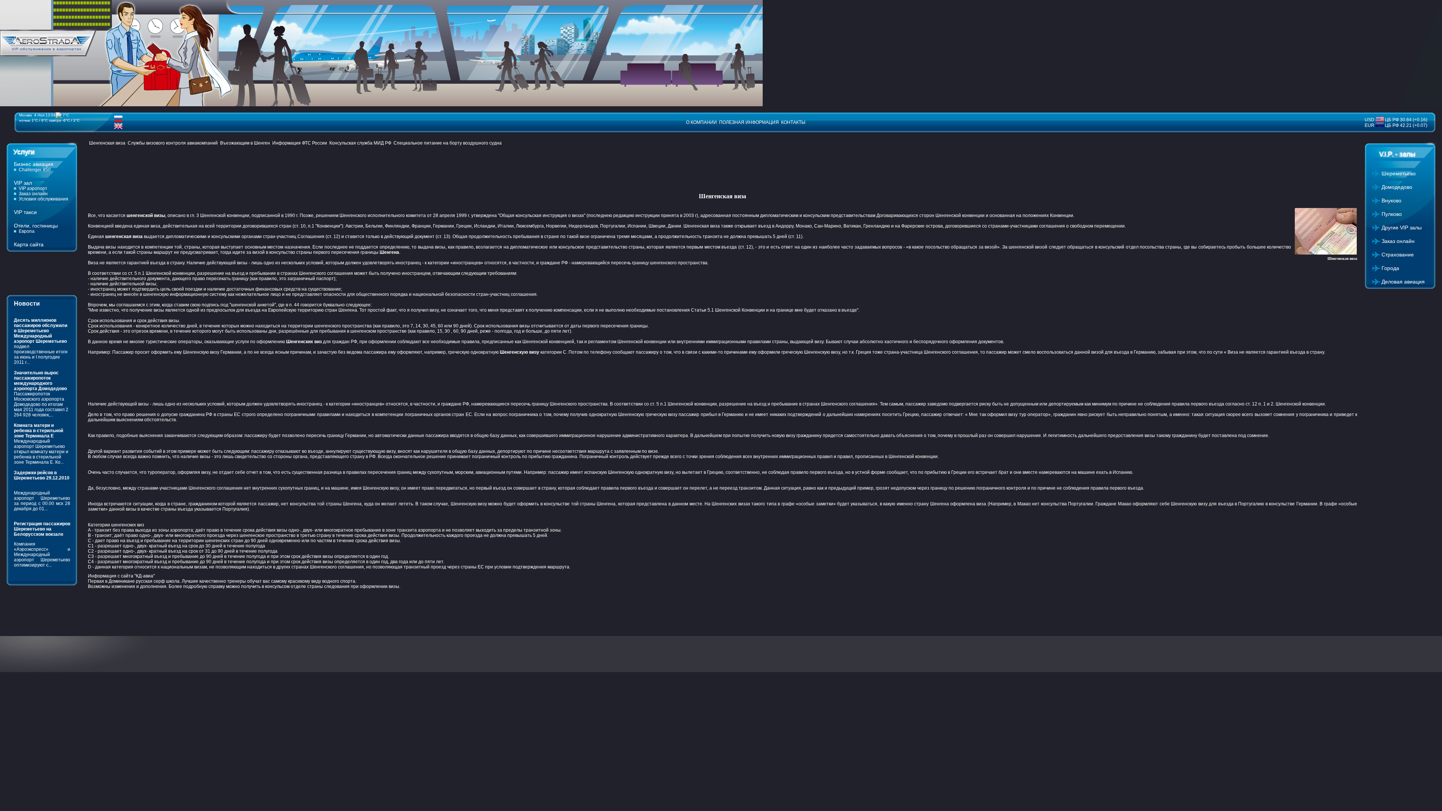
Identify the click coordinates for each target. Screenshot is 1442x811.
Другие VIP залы (1402, 228)
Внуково (1391, 200)
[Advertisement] (224, 170)
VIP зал (23, 183)
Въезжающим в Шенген (245, 143)
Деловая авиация (1403, 282)
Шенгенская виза (107, 143)
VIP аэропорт (33, 188)
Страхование (1398, 255)
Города (1390, 268)
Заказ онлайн (33, 193)
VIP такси (25, 212)
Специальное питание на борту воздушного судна (448, 143)
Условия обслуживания (43, 199)
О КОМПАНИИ (701, 122)
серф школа (166, 581)
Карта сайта (29, 244)
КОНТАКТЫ (793, 122)
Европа (27, 231)
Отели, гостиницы (36, 226)
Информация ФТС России (299, 143)
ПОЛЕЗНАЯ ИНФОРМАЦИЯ (749, 122)
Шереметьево (1399, 173)
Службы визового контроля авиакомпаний (173, 143)
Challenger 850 (35, 169)
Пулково (1392, 214)
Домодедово (1397, 187)
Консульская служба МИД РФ (360, 143)
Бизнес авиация (33, 164)
